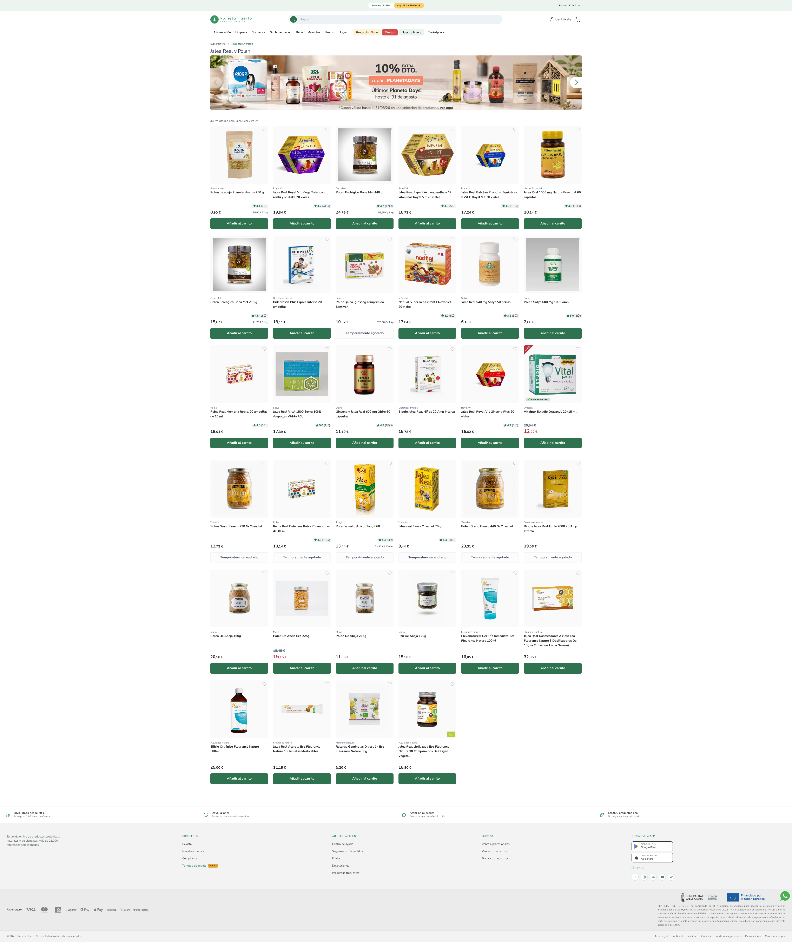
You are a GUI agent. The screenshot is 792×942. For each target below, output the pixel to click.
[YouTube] (662, 877)
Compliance (189, 858)
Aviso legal (661, 936)
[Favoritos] (264, 129)
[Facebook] (635, 877)
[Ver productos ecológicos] (451, 734)
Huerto (329, 32)
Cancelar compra (775, 936)
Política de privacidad (685, 936)
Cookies (706, 936)
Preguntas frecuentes (345, 873)
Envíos (336, 858)
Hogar (343, 32)
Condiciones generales (727, 936)
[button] (577, 19)
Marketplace (436, 32)
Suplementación (280, 32)
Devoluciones (340, 866)
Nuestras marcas (193, 851)
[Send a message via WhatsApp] (785, 896)
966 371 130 (437, 816)
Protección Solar (367, 32)
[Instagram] (644, 877)
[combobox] (395, 19)
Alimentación (222, 32)
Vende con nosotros (495, 851)
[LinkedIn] (653, 877)
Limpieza (241, 32)
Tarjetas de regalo (199, 866)
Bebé (299, 32)
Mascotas (314, 32)
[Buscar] (293, 19)
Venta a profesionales (496, 844)
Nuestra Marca (411, 32)
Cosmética (258, 32)
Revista (187, 844)
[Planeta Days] (396, 82)
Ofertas (390, 32)
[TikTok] (671, 877)
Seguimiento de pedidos (347, 851)
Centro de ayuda (419, 816)
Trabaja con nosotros (495, 858)
